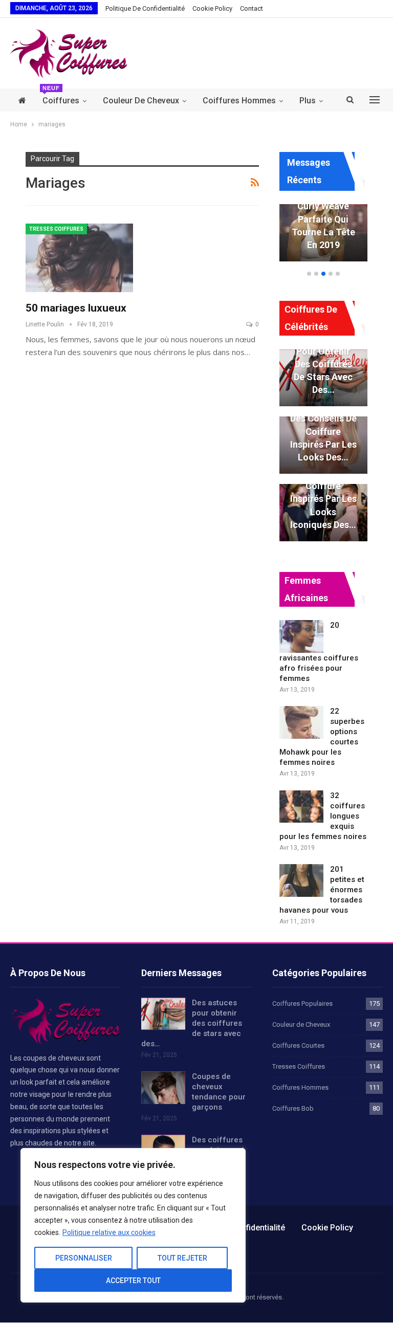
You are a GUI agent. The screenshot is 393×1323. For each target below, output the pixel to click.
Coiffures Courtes (298, 1045)
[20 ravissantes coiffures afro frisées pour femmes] (301, 636)
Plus (307, 100)
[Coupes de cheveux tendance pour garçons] (163, 1087)
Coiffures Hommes (239, 100)
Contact (251, 8)
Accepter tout (133, 1280)
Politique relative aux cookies (109, 1232)
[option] (323, 238)
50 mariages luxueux (76, 308)
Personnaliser (83, 1258)
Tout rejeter (182, 1258)
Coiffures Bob (293, 1108)
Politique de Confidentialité (145, 8)
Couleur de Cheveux (141, 100)
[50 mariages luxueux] (79, 258)
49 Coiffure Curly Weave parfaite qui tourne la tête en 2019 (323, 219)
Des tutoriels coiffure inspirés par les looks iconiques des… (323, 499)
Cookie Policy (212, 8)
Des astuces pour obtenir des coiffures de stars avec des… (323, 364)
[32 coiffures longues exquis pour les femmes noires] (301, 806)
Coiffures (60, 97)
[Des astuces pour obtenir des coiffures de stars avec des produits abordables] (163, 1014)
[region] (133, 1225)
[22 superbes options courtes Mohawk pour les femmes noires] (301, 722)
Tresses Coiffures (56, 229)
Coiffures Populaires (302, 1003)
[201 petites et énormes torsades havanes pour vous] (301, 880)
